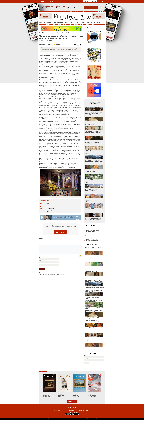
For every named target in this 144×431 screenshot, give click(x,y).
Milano (48, 203)
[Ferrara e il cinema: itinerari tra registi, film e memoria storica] (94, 196)
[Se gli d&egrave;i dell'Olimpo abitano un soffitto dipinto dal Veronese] (94, 148)
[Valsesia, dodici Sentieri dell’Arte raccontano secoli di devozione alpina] (94, 167)
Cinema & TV (94, 24)
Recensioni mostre (58, 22)
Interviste (64, 24)
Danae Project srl (81, 418)
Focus (70, 24)
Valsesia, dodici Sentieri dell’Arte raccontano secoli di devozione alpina (93, 171)
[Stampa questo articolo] (75, 44)
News (40, 22)
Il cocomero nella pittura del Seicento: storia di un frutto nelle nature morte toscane (94, 142)
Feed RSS (76, 410)
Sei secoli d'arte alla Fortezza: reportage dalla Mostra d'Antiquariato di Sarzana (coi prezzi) (93, 331)
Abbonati (94, 1)
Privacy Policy (82, 410)
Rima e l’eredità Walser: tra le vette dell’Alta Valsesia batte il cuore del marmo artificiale (93, 180)
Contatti (77, 11)
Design (78, 22)
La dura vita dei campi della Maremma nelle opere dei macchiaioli (93, 291)
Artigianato (76, 24)
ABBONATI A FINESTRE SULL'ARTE (60, 232)
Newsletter (70, 11)
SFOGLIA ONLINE (46, 395)
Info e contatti (65, 410)
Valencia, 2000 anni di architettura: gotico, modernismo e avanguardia (93, 190)
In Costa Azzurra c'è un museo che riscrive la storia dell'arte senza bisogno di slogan (93, 132)
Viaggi (72, 22)
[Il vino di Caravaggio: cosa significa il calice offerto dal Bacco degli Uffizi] (94, 119)
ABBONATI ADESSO (72, 401)
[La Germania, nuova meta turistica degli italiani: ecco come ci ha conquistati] (94, 304)
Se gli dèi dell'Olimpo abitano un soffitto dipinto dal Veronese (94, 151)
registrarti (58, 273)
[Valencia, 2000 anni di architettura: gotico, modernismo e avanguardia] (94, 186)
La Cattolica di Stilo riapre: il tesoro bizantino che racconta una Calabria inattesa (93, 113)
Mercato (87, 24)
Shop (98, 22)
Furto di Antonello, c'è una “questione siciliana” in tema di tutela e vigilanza (94, 341)
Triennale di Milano (50, 205)
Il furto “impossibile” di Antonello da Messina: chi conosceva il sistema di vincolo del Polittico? (94, 248)
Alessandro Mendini (50, 208)
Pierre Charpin (50, 210)
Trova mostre (85, 22)
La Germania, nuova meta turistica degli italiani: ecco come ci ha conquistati (94, 301)
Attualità (53, 24)
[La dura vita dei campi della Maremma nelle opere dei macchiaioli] (94, 294)
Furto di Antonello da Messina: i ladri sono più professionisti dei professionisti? (94, 271)
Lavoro (93, 22)
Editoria (81, 24)
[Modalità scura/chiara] (80, 45)
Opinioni (67, 22)
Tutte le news (47, 24)
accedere (53, 273)
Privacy (85, 418)
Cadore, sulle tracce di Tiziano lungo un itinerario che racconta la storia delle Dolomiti (94, 161)
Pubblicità (83, 11)
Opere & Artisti (47, 22)
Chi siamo (64, 11)
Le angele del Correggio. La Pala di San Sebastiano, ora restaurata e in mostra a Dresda (94, 321)
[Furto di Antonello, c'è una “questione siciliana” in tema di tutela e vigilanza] (94, 345)
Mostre (59, 24)
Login (86, 1)
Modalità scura (88, 410)
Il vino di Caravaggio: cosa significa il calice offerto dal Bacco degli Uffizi (93, 122)
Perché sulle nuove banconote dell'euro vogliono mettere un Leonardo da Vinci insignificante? (92, 260)
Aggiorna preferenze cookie (90, 418)
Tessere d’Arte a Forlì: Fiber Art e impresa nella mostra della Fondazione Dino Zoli (94, 209)
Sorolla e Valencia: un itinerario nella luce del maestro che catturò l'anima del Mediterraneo (93, 219)
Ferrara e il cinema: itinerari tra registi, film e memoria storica (93, 200)
